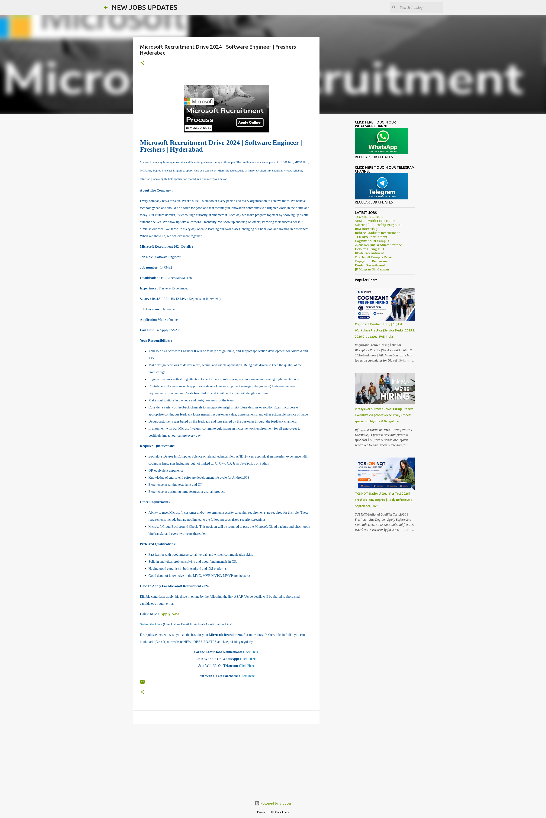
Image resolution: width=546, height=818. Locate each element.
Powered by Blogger (275, 803)
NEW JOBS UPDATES (144, 7)
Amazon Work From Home (375, 221)
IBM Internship (366, 229)
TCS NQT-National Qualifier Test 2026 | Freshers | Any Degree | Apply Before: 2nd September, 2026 (383, 500)
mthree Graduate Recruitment (377, 233)
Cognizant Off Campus (372, 241)
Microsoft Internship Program (378, 225)
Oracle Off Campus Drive (373, 257)
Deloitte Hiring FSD (369, 249)
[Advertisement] (226, 760)
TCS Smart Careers (369, 217)
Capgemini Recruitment (373, 261)
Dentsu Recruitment (370, 265)
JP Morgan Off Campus (372, 269)
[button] (142, 63)
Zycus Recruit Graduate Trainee (378, 245)
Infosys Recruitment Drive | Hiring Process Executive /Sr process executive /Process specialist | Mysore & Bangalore (384, 415)
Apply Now (169, 614)
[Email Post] (142, 683)
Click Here (250, 652)
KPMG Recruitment (369, 253)
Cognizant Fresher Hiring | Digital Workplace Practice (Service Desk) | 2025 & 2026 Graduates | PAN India (385, 330)
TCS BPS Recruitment (371, 237)
